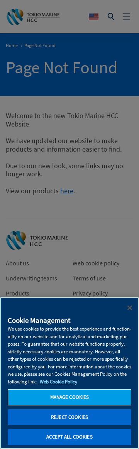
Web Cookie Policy (58, 381)
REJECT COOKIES (69, 417)
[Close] (129, 307)
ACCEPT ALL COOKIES (69, 437)
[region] (69, 373)
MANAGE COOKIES (69, 397)
